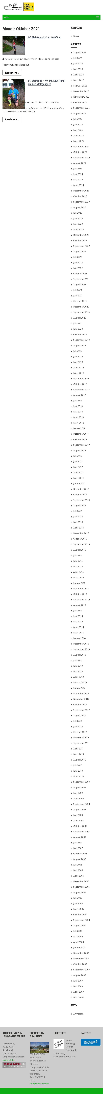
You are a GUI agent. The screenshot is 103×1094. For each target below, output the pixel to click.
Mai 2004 (78, 936)
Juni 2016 (78, 516)
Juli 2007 (77, 842)
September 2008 (81, 803)
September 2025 (81, 107)
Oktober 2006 (80, 853)
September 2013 (81, 649)
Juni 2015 (78, 560)
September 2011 (81, 743)
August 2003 (79, 975)
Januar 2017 (79, 483)
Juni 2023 (78, 218)
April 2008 (78, 820)
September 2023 (81, 201)
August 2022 (79, 251)
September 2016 (81, 500)
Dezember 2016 (81, 489)
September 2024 (81, 157)
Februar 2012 (80, 732)
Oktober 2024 (80, 152)
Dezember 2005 (81, 881)
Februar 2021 (80, 301)
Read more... (12, 72)
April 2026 (78, 74)
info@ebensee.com (39, 1083)
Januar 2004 (79, 947)
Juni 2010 (78, 770)
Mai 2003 (78, 986)
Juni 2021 (78, 295)
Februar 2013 (80, 682)
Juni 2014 (78, 616)
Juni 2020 (78, 328)
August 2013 (79, 654)
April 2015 (78, 571)
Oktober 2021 (80, 273)
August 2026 (79, 52)
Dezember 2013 (81, 643)
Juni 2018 (78, 406)
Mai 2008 (78, 815)
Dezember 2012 (81, 693)
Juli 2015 (77, 555)
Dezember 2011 (81, 737)
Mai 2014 (78, 621)
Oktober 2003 (80, 964)
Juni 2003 (78, 980)
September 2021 (81, 279)
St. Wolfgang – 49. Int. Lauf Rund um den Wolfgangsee (46, 82)
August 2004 (79, 925)
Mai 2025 (78, 129)
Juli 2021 (77, 290)
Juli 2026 (77, 58)
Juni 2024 (78, 174)
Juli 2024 (77, 168)
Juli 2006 (77, 864)
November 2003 (81, 958)
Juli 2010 (77, 765)
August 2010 (79, 759)
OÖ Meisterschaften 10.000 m (44, 37)
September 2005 (81, 886)
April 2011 (78, 748)
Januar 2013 (79, 687)
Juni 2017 (78, 461)
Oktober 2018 (80, 384)
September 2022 (81, 245)
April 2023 (78, 229)
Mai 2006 (78, 870)
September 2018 (81, 389)
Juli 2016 (77, 511)
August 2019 (79, 345)
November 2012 (81, 698)
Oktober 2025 (80, 102)
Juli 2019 (77, 350)
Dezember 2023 (81, 190)
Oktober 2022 (80, 240)
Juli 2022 (77, 257)
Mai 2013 (78, 671)
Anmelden (78, 1013)
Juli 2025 (77, 118)
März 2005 (78, 908)
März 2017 (78, 477)
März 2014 (78, 632)
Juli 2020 (77, 323)
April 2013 (78, 676)
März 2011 (78, 754)
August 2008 (79, 809)
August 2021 (79, 284)
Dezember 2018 (81, 378)
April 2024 (78, 185)
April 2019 (78, 367)
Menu (6, 17)
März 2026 (78, 80)
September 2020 (81, 312)
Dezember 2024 (81, 146)
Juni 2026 (78, 63)
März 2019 (78, 373)
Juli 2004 (77, 931)
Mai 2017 (78, 466)
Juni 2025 (78, 124)
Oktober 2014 (80, 594)
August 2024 (79, 163)
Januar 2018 (79, 428)
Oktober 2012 (80, 704)
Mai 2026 (78, 69)
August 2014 (79, 605)
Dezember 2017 (81, 433)
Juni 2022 (78, 262)
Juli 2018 (77, 400)
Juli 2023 (77, 212)
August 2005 (79, 892)
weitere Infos (9, 1059)
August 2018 (79, 395)
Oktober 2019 (80, 334)
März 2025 (78, 140)
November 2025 (81, 96)
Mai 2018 (78, 411)
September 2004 (81, 919)
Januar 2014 (79, 638)
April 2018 (78, 417)
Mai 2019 (78, 361)
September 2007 (81, 831)
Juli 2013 (77, 660)
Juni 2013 (78, 665)
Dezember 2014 (81, 588)
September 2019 (81, 339)
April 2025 (78, 135)
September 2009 (81, 781)
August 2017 (79, 450)
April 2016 (78, 527)
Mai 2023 (78, 223)
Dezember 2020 (81, 306)
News (76, 36)
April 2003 (78, 991)
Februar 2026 (80, 85)
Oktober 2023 (80, 196)
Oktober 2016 (80, 494)
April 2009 (78, 798)
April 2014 (78, 627)
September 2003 (81, 969)
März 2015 (78, 577)
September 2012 (81, 710)
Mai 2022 (78, 268)
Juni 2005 (78, 903)
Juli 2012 (77, 721)
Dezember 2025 (81, 91)
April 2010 (78, 776)
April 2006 (78, 875)
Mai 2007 (78, 848)
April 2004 (78, 942)
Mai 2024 (78, 179)
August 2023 (79, 207)
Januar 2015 (79, 582)
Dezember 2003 (81, 953)
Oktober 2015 (80, 538)
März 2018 (78, 422)
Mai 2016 (78, 522)
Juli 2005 (77, 897)
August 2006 (79, 859)
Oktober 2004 (80, 914)
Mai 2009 (78, 792)
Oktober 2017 (80, 439)
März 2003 (78, 997)
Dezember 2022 (81, 234)
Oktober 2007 (80, 826)
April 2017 (78, 472)
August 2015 (79, 549)
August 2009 (79, 787)
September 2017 (81, 444)
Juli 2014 (77, 610)
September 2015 (81, 544)
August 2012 (79, 715)
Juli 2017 (77, 455)
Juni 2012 (78, 726)
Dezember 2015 (81, 533)
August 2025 (79, 113)
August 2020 (79, 317)
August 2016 (79, 505)
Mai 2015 (78, 566)
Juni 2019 (78, 356)
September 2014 (81, 599)
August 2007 (79, 837)
